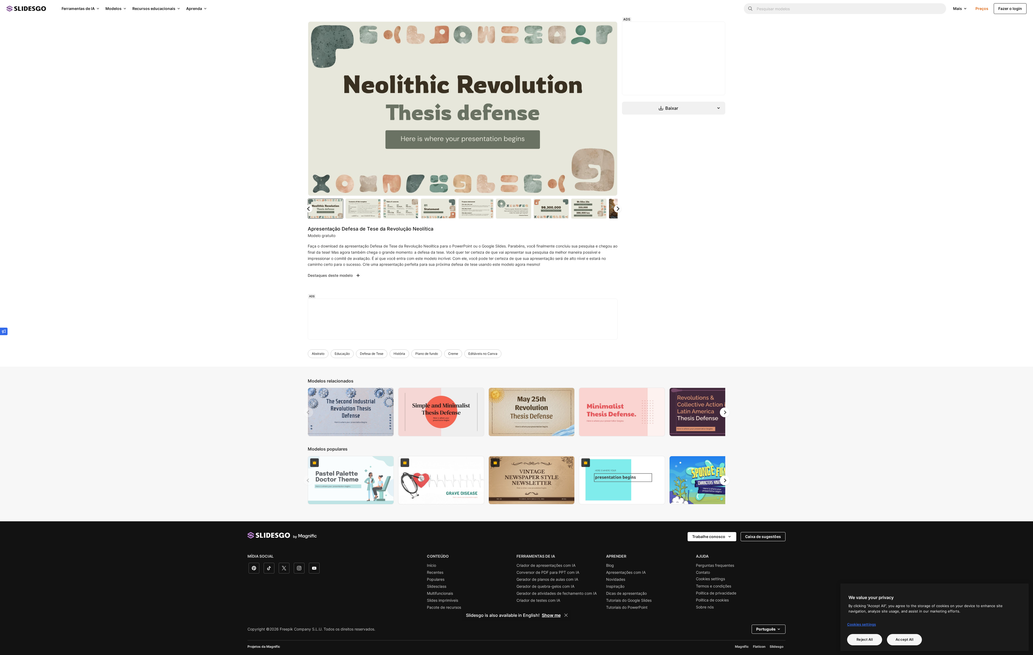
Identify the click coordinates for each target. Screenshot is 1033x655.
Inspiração (615, 586)
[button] (617, 209)
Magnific (742, 647)
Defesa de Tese (371, 354)
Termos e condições (713, 586)
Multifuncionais (440, 593)
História (399, 354)
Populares (435, 579)
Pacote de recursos (444, 607)
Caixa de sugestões (763, 536)
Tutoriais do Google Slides (629, 600)
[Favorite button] (594, 30)
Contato (703, 572)
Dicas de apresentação (626, 593)
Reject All (864, 639)
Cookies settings (710, 579)
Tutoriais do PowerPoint (627, 607)
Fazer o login (1010, 8)
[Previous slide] (308, 412)
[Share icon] (608, 30)
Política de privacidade (716, 593)
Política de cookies (712, 600)
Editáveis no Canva (482, 354)
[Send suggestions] (4, 331)
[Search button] (750, 8)
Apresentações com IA (626, 572)
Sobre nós (705, 607)
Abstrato (318, 354)
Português (766, 629)
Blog (610, 565)
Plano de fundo (426, 354)
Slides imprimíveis (442, 600)
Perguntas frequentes (715, 565)
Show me (551, 615)
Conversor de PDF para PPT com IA (547, 572)
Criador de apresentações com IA (545, 565)
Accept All (904, 639)
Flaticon (759, 647)
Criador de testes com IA (538, 600)
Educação (342, 354)
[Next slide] (609, 109)
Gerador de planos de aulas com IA (547, 579)
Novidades (615, 579)
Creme (453, 354)
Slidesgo (776, 647)
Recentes (435, 572)
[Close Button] (566, 615)
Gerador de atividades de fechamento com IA (556, 593)
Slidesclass (436, 586)
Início (431, 565)
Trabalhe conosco (708, 536)
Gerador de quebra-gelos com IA (545, 586)
